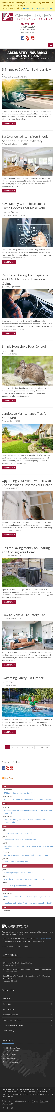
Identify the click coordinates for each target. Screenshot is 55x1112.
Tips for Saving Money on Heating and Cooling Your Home (26, 550)
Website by (7, 1104)
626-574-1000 (10, 1054)
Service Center (8, 1009)
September (7, 796)
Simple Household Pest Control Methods (19, 833)
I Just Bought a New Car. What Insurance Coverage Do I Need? (28, 903)
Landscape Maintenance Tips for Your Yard (20, 839)
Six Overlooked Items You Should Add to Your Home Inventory (25, 138)
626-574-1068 (10, 1058)
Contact (18, 946)
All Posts (44, 747)
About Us (6, 999)
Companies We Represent (13, 1025)
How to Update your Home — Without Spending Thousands (27, 896)
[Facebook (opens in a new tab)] (22, 38)
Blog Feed (8, 778)
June (5, 836)
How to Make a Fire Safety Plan (24, 615)
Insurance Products (10, 1015)
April (5, 843)
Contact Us (7, 1004)
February (6, 852)
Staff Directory (8, 1031)
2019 (5, 907)
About (11, 946)
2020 (5, 889)
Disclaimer (44, 1101)
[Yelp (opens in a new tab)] (27, 38)
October (6, 910)
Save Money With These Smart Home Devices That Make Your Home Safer (23, 208)
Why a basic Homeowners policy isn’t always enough (24, 879)
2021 (5, 866)
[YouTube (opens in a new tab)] (32, 38)
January (6, 858)
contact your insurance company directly (37, 8)
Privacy (35, 1101)
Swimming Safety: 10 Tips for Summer (18, 872)
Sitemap (26, 946)
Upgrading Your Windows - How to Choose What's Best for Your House (27, 483)
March (5, 882)
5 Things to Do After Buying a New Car (18, 793)
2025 (5, 786)
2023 (5, 803)
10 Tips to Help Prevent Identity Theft (18, 885)
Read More (8, 123)
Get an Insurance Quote (12, 1020)
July (4, 830)
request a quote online (42, 938)
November (7, 789)
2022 (5, 826)
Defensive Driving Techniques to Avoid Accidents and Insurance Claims (25, 279)
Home (4, 946)
